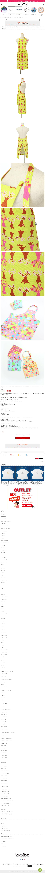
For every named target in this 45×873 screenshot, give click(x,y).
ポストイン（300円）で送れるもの (7, 811)
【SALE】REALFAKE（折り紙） (6, 740)
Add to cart (22, 438)
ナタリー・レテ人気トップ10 (6, 798)
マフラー (3, 552)
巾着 (2, 575)
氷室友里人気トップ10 (5, 791)
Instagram (4, 846)
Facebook (4, 841)
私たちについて (4, 821)
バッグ (3, 547)
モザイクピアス (4, 716)
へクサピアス (4, 719)
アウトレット (3, 518)
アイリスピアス (4, 714)
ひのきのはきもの (4, 550)
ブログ (3, 823)
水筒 (2, 604)
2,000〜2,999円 (4, 752)
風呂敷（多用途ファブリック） (6, 542)
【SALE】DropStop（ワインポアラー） (8, 732)
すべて (4, 454)
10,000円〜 (4, 762)
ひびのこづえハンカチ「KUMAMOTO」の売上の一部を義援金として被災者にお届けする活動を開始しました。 (19, 17)
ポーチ (3, 538)
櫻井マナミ (3, 568)
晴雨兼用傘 (3, 533)
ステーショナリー (4, 559)
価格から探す (3, 745)
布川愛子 (2, 626)
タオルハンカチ (4, 599)
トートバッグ (4, 577)
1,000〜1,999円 (4, 750)
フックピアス (4, 724)
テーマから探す (4, 766)
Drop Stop (3, 734)
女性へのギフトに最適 (5, 770)
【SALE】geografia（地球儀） (6, 738)
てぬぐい (3, 535)
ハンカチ (3, 570)
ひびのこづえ (3, 523)
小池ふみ (2, 660)
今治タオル (3, 557)
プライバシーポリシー (5, 828)
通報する (42, 461)
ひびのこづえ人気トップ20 (6, 788)
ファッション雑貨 (4, 673)
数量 (1, 431)
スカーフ (3, 582)
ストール (3, 545)
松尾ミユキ (3, 594)
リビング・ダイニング (5, 676)
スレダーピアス (4, 721)
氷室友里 (2, 588)
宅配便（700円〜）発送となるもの (7, 814)
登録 (30, 865)
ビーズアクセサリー (5, 540)
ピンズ (3, 665)
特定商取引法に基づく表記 (6, 830)
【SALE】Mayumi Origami (5, 709)
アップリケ (3, 667)
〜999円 (3, 748)
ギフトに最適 (4, 768)
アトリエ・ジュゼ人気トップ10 (6, 803)
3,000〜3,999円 (4, 755)
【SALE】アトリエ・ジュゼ (6, 690)
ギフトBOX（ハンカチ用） (6, 528)
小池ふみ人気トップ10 (5, 805)
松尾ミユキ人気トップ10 (5, 796)
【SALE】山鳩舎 (4, 703)
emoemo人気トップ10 (5, 793)
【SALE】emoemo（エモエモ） (6, 679)
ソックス (3, 601)
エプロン (3, 695)
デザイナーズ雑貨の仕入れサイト (7, 836)
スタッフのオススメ (4, 784)
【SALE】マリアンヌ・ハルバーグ (7, 671)
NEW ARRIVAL (3, 516)
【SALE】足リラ (4, 743)
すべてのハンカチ (4, 635)
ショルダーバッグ (4, 580)
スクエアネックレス (5, 726)
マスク (3, 564)
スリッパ (3, 623)
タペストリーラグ (4, 654)
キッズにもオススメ (5, 775)
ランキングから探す (4, 786)
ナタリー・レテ (4, 632)
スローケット (4, 618)
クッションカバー (4, 616)
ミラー (3, 684)
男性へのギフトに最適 (5, 773)
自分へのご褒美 (4, 778)
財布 (2, 647)
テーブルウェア (4, 562)
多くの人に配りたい (5, 780)
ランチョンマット (4, 700)
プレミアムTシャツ (5, 530)
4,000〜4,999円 (4, 757)
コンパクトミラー (4, 613)
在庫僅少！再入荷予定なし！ (6, 521)
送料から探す (3, 809)
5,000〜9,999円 (4, 760)
